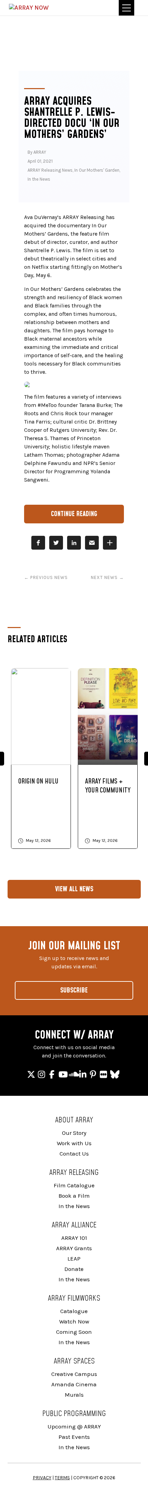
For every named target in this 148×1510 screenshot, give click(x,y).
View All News (74, 889)
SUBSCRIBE (74, 990)
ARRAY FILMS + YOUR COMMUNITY (107, 786)
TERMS (62, 1478)
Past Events (74, 1436)
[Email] (92, 543)
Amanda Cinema (74, 1384)
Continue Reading (74, 514)
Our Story (74, 1132)
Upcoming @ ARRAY (74, 1426)
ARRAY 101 (74, 1237)
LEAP (74, 1258)
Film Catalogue (74, 1185)
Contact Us (74, 1153)
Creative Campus (74, 1373)
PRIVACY (42, 1478)
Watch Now (74, 1321)
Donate (74, 1268)
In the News (39, 179)
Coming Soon (74, 1331)
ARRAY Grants (74, 1248)
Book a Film (74, 1195)
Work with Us (74, 1143)
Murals (74, 1394)
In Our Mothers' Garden (96, 170)
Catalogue (74, 1311)
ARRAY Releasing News (50, 170)
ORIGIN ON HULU (38, 781)
